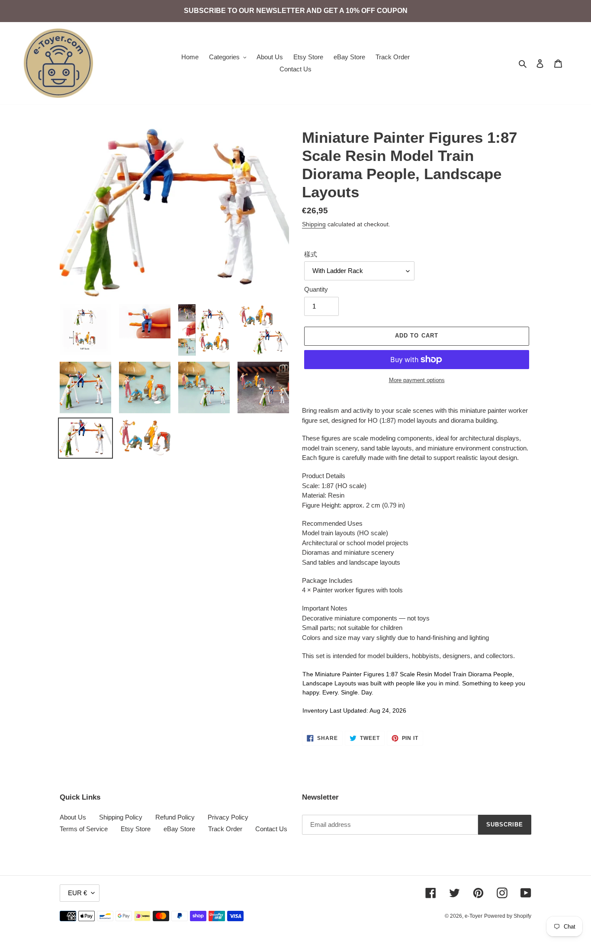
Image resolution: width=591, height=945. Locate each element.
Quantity (316, 289)
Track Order (225, 828)
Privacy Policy (228, 817)
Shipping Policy (120, 817)
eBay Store (179, 828)
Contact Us (271, 828)
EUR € (77, 893)
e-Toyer (473, 916)
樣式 (310, 254)
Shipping (314, 224)
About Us (73, 817)
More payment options (417, 380)
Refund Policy (175, 817)
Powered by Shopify (507, 916)
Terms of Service (84, 828)
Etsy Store (136, 828)
